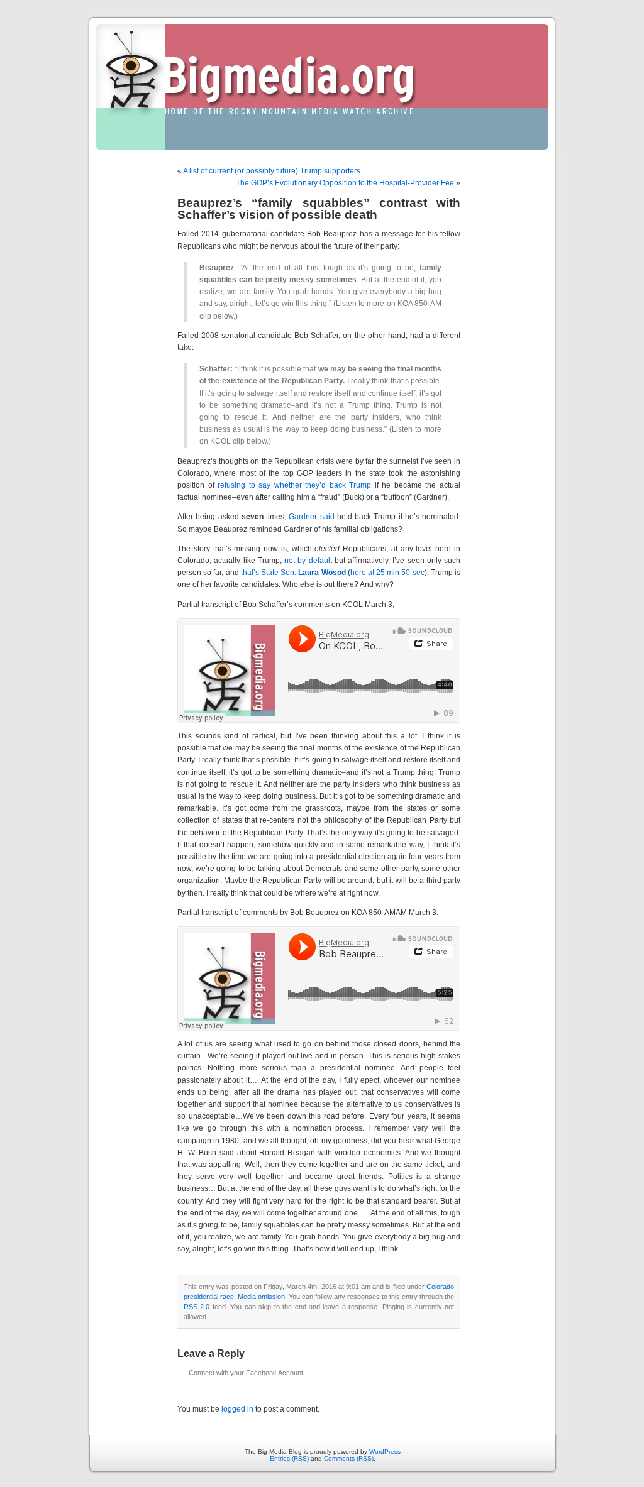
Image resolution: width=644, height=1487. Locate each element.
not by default (308, 560)
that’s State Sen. (293, 572)
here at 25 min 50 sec (387, 572)
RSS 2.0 (196, 1306)
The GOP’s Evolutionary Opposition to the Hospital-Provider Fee (345, 182)
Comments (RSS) (349, 1458)
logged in (237, 1409)
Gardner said (311, 516)
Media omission (261, 1296)
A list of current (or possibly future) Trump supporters (271, 171)
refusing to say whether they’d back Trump (294, 485)
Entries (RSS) (289, 1458)
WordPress (385, 1451)
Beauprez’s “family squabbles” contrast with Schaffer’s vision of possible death (318, 208)
